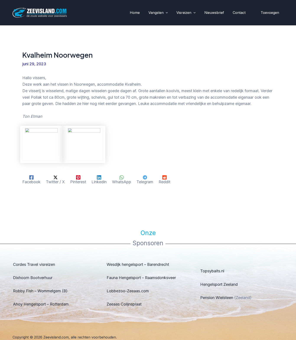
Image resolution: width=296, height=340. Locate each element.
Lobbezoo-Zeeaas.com (128, 291)
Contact (239, 12)
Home (135, 12)
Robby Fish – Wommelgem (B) (40, 291)
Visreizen (183, 12)
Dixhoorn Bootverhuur (32, 277)
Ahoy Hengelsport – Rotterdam (41, 304)
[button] (166, 13)
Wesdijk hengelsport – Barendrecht (138, 264)
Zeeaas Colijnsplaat (124, 304)
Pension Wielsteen (216, 297)
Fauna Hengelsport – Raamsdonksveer (141, 277)
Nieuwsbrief (214, 12)
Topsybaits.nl (212, 271)
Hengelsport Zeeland (219, 284)
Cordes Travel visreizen (34, 264)
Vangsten (156, 12)
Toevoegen (270, 12)
